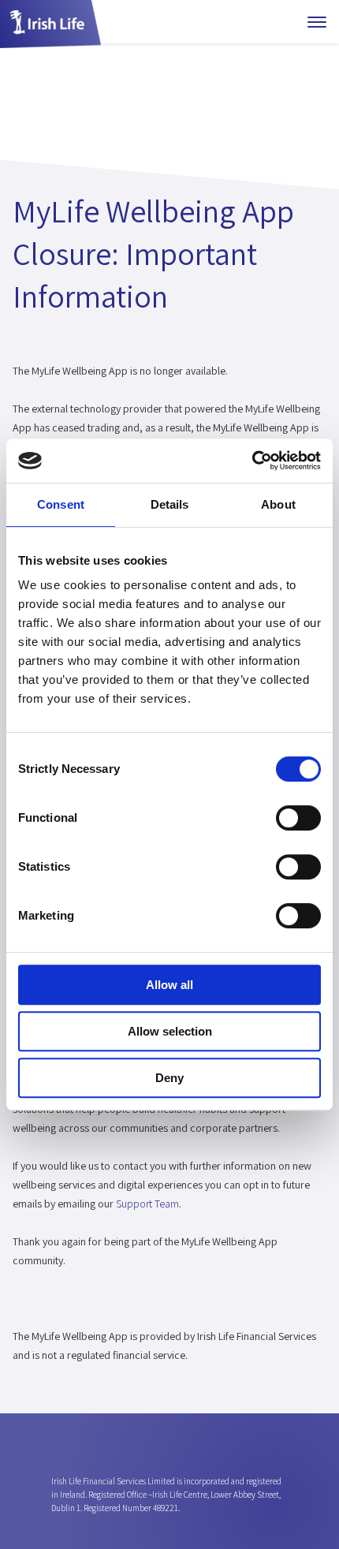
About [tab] (278, 504)
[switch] (298, 817)
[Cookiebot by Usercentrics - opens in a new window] (252, 460)
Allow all (169, 984)
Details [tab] (170, 504)
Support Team (147, 1203)
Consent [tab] (60, 504)
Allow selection (170, 1031)
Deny (169, 1077)
